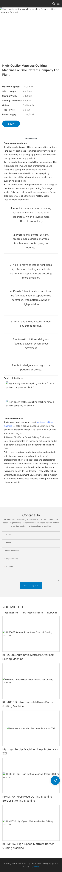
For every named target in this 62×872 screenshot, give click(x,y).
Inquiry (11, 123)
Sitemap (35, 867)
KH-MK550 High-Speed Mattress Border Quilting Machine (28, 845)
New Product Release (32, 612)
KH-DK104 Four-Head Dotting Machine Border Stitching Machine (27, 798)
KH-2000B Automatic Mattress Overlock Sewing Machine (28, 656)
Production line (11, 612)
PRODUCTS (51, 612)
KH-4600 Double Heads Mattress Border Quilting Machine (28, 704)
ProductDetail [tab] (31, 138)
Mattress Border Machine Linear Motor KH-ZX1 (30, 751)
